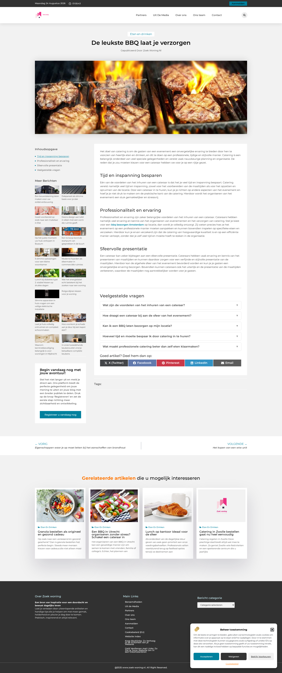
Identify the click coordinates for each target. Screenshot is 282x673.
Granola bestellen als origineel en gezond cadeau (59, 533)
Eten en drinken (141, 34)
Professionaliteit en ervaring (53, 160)
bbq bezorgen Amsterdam (127, 224)
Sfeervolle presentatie (49, 165)
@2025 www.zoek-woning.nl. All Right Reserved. (141, 667)
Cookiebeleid (232, 664)
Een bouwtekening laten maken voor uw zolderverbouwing (47, 199)
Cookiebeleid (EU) (134, 632)
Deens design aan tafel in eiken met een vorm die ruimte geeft (73, 220)
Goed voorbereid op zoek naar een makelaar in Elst (46, 220)
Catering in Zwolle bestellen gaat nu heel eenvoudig (219, 533)
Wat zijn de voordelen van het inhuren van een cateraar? (171, 305)
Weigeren (233, 656)
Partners (141, 15)
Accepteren (206, 656)
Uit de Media (132, 606)
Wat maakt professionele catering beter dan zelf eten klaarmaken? (171, 346)
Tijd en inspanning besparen (53, 156)
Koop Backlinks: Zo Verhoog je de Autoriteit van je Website (140, 642)
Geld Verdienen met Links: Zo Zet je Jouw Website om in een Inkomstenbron (141, 650)
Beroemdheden (133, 602)
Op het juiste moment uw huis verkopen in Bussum (46, 241)
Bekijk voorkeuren (261, 656)
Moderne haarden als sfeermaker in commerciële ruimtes (72, 261)
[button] (272, 629)
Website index (133, 636)
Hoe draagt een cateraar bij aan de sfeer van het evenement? (171, 315)
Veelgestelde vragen (48, 170)
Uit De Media (161, 15)
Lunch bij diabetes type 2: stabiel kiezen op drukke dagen (46, 282)
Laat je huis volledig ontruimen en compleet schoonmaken (46, 327)
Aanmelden (131, 623)
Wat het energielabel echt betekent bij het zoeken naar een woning (74, 282)
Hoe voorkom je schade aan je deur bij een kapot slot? (74, 327)
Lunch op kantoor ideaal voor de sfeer (167, 533)
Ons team (199, 15)
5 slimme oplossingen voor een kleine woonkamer (45, 261)
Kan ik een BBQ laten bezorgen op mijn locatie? (171, 325)
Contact (217, 15)
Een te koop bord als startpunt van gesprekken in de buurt (73, 241)
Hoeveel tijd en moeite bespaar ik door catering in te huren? (171, 336)
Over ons (181, 15)
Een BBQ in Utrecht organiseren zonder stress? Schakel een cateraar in (111, 534)
